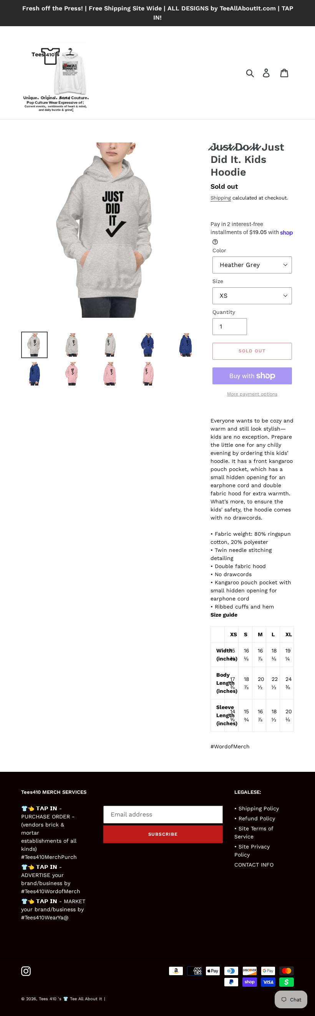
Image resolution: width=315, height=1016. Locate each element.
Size (217, 281)
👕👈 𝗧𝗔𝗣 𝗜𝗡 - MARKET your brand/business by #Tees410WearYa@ (53, 909)
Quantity (223, 312)
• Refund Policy (254, 818)
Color (219, 250)
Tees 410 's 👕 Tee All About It (70, 998)
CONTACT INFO (254, 865)
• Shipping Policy (256, 808)
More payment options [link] (252, 394)
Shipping (221, 198)
